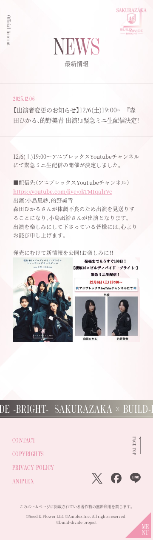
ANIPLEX (23, 481)
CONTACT (24, 440)
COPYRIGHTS (28, 454)
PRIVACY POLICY (33, 467)
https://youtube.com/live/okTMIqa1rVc (62, 191)
